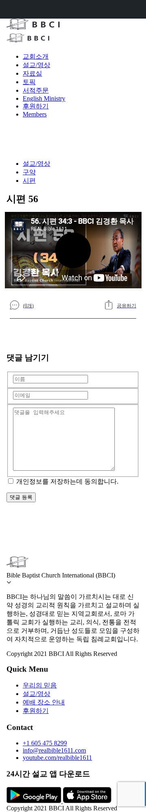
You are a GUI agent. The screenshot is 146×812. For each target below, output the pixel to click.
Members (35, 114)
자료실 (32, 73)
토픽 (29, 81)
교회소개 (36, 56)
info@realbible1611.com (54, 750)
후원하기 (36, 106)
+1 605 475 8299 (45, 743)
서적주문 (36, 90)
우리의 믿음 (40, 685)
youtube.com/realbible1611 (57, 757)
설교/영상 (36, 64)
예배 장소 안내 (44, 702)
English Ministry (44, 98)
